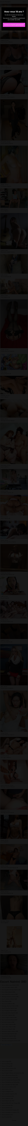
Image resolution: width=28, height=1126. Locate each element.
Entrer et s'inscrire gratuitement (14, 25)
